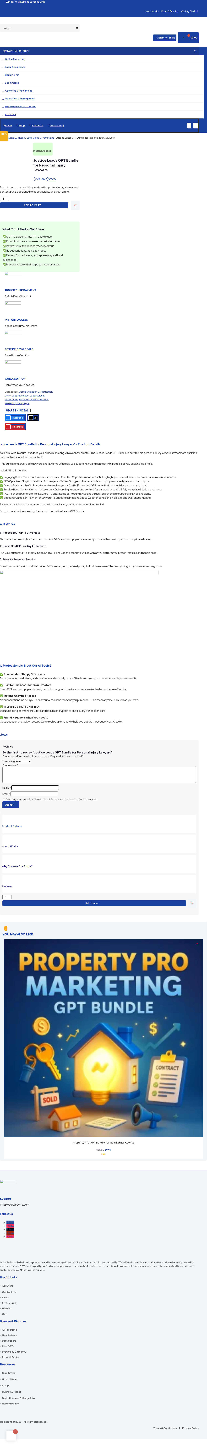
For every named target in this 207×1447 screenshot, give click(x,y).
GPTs (8, 395)
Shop (21, 125)
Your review (10, 765)
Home (7, 125)
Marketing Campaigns (17, 403)
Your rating (8, 761)
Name (6, 787)
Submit (9, 805)
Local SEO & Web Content (33, 399)
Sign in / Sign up (165, 37)
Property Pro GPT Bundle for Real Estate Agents (103, 1142)
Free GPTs (36, 125)
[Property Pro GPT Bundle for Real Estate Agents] (103, 1136)
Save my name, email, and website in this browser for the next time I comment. (52, 799)
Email (6, 794)
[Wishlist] (75, 205)
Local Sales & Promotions (40, 137)
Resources (56, 125)
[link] (15, 417)
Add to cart (32, 205)
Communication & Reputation (36, 391)
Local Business (16, 137)
